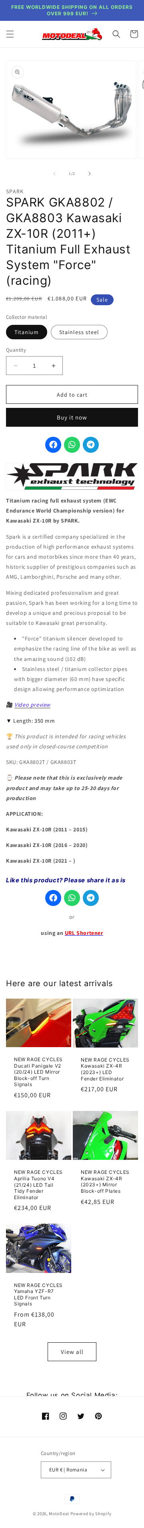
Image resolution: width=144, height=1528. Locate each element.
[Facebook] (53, 445)
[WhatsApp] (72, 445)
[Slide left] (54, 173)
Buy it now (72, 417)
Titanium (26, 332)
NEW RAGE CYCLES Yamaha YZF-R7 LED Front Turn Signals (38, 1294)
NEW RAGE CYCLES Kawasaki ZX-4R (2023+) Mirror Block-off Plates (105, 1181)
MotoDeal (59, 1513)
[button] (10, 34)
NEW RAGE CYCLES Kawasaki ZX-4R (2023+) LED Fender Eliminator (105, 1069)
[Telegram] (91, 445)
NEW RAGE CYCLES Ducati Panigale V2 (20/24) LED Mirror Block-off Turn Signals (38, 1071)
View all (72, 1352)
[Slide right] (89, 173)
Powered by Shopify (91, 1513)
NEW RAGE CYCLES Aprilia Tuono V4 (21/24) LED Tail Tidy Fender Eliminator (38, 1184)
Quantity (16, 350)
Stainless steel (79, 332)
